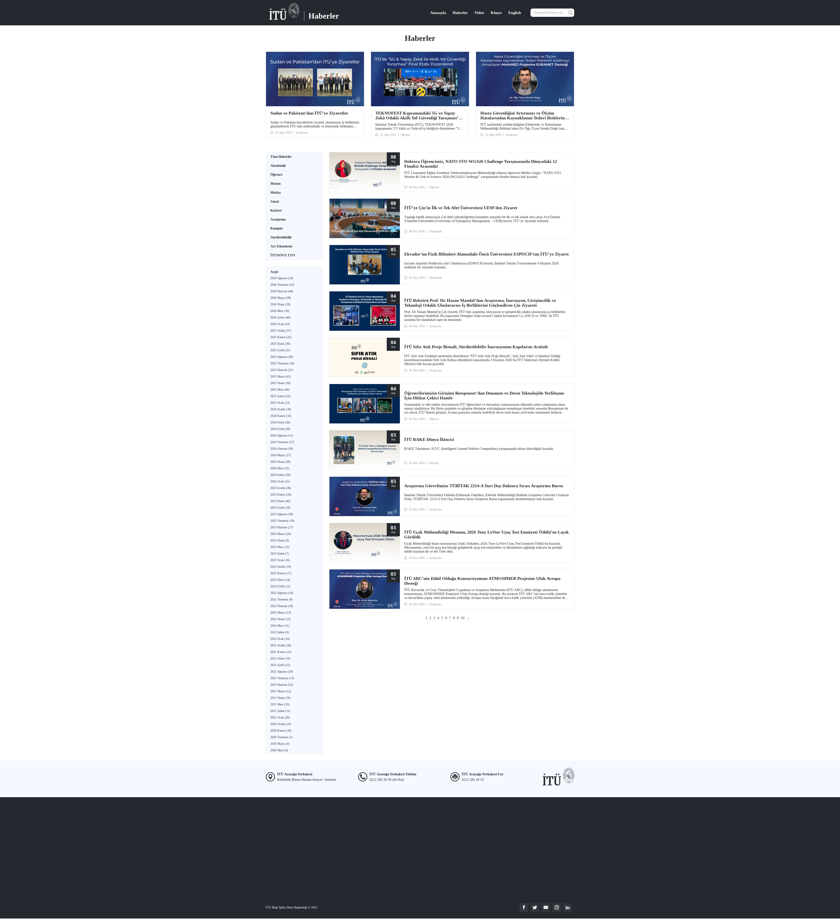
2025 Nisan (280, 383)
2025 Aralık (280, 330)
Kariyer (276, 210)
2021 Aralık (280, 645)
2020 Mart (279, 750)
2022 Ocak (280, 638)
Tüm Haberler (281, 156)
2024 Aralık (280, 409)
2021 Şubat (280, 711)
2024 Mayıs (280, 455)
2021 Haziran (281, 684)
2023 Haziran (281, 527)
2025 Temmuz (282, 363)
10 (462, 618)
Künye (496, 12)
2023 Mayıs (280, 534)
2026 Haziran (281, 291)
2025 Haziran (281, 370)
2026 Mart (279, 311)
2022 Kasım (280, 573)
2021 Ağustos (281, 671)
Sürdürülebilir (281, 237)
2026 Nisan (280, 304)
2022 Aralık (280, 566)
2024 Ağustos (281, 435)
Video (479, 12)
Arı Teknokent (281, 246)
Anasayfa (438, 12)
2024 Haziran (281, 448)
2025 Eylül (280, 350)
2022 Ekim (280, 579)
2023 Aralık (280, 488)
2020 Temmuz (281, 737)
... (468, 618)
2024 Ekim (280, 422)
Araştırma (278, 219)
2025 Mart (279, 389)
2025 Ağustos (281, 356)
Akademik (278, 165)
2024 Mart (279, 468)
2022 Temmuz (281, 599)
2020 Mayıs (279, 743)
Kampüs (276, 228)
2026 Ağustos (281, 278)
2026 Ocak (280, 324)
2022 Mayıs (280, 612)
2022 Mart (279, 625)
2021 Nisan (280, 697)
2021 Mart (279, 704)
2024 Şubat (280, 475)
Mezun (275, 183)
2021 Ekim (280, 658)
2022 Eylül (280, 586)
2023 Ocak (280, 560)
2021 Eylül (280, 665)
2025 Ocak (280, 402)
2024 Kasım (280, 416)
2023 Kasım (280, 494)
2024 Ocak (280, 481)
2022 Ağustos (281, 593)
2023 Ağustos (281, 514)
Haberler (460, 12)
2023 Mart (279, 547)
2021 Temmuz (282, 678)
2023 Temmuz (282, 520)
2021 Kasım (280, 652)
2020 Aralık (280, 724)
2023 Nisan (279, 540)
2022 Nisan (280, 619)
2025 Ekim (280, 343)
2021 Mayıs (280, 691)
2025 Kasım (280, 337)
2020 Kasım (280, 730)
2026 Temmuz (282, 284)
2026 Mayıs (280, 297)
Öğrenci (276, 174)
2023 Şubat (279, 553)
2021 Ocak (280, 717)
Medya (275, 192)
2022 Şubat (279, 632)
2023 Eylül (280, 507)
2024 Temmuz (282, 442)
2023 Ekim (280, 501)
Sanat (274, 201)
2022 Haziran (281, 606)
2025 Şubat (280, 396)
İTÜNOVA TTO (282, 255)
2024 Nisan (280, 461)
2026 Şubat (280, 317)
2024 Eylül (280, 429)
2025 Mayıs (280, 376)
